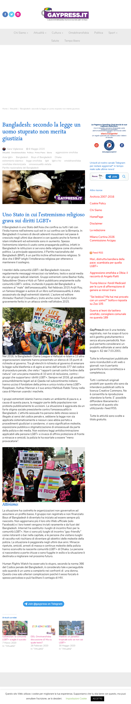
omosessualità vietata (40, 164)
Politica (98, 33)
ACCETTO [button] (97, 698)
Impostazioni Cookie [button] (76, 698)
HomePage (96, 217)
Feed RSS (98, 252)
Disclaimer (96, 223)
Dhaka (58, 157)
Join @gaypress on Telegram (45, 603)
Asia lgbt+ (7, 157)
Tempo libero (72, 41)
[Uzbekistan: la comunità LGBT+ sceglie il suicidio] (14, 628)
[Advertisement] (65, 67)
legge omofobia (34, 160)
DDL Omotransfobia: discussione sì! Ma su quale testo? (41, 639)
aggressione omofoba (67, 152)
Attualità (39, 33)
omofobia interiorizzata (14, 164)
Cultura (57, 33)
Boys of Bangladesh (41, 157)
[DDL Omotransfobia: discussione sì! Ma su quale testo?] (43, 628)
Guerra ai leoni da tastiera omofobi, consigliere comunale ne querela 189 (108, 314)
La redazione (97, 230)
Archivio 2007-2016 (102, 197)
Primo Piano (40, 152)
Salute (55, 41)
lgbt (47, 160)
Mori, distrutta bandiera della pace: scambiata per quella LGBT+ (107, 262)
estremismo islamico (12, 160)
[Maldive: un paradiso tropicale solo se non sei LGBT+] (71, 628)
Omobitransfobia (79, 33)
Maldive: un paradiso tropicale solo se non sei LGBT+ (71, 639)
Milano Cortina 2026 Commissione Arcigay (103, 238)
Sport (112, 33)
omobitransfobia (72, 160)
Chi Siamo (20, 33)
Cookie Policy (98, 203)
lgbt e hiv (56, 160)
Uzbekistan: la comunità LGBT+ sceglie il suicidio (14, 638)
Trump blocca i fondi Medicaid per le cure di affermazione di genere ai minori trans (108, 286)
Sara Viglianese (15, 149)
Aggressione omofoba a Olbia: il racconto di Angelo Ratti (109, 274)
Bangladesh (22, 157)
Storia (49, 152)
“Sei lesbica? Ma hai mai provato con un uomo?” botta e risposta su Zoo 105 (109, 300)
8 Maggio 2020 (37, 149)
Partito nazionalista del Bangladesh (20, 167)
